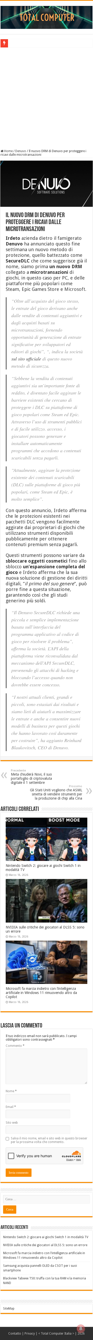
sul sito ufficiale (26, 359)
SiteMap (8, 1308)
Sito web (12, 1122)
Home (8, 151)
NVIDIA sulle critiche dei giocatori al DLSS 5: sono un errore (45, 1245)
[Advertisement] (46, 97)
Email (11, 1107)
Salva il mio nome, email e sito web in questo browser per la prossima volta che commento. (49, 1140)
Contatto (14, 1333)
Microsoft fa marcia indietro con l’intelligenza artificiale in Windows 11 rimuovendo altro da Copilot (41, 992)
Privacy (30, 1333)
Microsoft (74, 289)
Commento (15, 1046)
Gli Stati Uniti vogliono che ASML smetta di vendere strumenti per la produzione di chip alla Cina (56, 792)
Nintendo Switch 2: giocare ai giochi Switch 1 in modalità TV (45, 1237)
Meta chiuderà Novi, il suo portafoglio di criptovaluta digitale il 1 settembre (31, 777)
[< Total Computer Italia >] (46, 17)
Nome (11, 1091)
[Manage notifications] (81, 1329)
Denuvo (20, 151)
